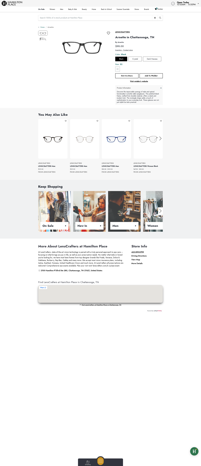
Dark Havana (152, 59)
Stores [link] (137, 9)
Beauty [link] (84, 9)
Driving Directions (139, 256)
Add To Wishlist (151, 76)
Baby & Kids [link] (72, 9)
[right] (160, 138)
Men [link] (61, 9)
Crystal (135, 59)
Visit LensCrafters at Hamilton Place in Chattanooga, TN (101, 305)
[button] (187, 3)
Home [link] (94, 9)
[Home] (76, 3)
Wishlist (160, 9)
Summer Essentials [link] (123, 9)
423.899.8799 (137, 252)
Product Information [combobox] (124, 88)
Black (121, 59)
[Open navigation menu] (100, 461)
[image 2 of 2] (43, 39)
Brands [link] (146, 9)
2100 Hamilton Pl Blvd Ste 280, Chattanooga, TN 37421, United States (71, 270)
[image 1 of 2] (43, 33)
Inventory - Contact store (124, 50)
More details (137, 263)
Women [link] (52, 9)
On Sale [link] (41, 9)
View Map (135, 259)
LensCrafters (122, 32)
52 (118, 69)
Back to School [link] (106, 9)
